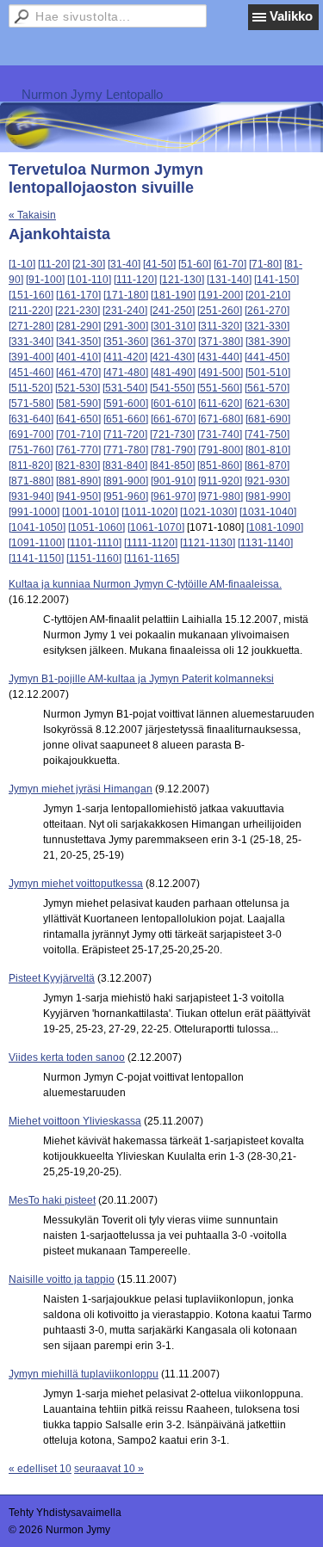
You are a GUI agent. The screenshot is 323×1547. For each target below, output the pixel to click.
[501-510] (267, 373)
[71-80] (265, 264)
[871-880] (31, 481)
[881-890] (78, 481)
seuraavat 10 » (109, 1469)
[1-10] (22, 264)
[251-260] (219, 311)
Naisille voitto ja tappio (62, 1279)
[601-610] (173, 404)
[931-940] (31, 496)
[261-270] (267, 311)
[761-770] (78, 450)
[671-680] (220, 419)
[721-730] (172, 434)
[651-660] (125, 419)
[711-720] (125, 434)
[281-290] (78, 326)
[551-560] (219, 388)
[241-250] (172, 311)
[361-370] (173, 342)
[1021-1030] (208, 512)
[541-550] (172, 388)
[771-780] (125, 450)
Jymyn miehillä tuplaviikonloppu (83, 1374)
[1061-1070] (155, 527)
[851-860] (219, 465)
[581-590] (78, 404)
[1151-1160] (93, 558)
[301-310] (173, 326)
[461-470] (78, 373)
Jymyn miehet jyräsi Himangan (80, 789)
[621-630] (267, 404)
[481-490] (173, 373)
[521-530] (77, 388)
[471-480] (125, 373)
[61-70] (230, 264)
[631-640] (31, 419)
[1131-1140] (265, 543)
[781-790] (173, 450)
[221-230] (77, 311)
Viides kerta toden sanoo (67, 1057)
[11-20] (54, 264)
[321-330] (267, 326)
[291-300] (125, 326)
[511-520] (31, 388)
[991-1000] (34, 512)
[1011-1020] (149, 512)
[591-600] (125, 404)
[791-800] (220, 450)
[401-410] (78, 357)
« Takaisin (32, 215)
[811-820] (31, 465)
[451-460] (31, 373)
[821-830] (77, 465)
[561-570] (267, 388)
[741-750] (267, 434)
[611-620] (220, 404)
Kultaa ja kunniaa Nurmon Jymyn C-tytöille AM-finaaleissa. (145, 584)
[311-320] (220, 326)
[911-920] (220, 481)
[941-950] (78, 496)
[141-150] (276, 280)
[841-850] (172, 465)
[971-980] (220, 496)
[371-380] (220, 342)
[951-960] (125, 496)
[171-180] (125, 295)
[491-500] (220, 373)
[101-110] (89, 280)
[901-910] (173, 481)
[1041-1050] (37, 527)
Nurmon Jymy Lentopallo (92, 94)
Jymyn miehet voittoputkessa (76, 884)
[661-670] (173, 419)
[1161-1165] (151, 558)
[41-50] (159, 264)
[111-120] (135, 280)
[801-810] (267, 450)
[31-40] (124, 264)
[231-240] (124, 311)
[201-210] (267, 295)
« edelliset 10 (40, 1469)
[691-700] (31, 434)
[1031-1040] (267, 512)
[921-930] (267, 481)
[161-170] (78, 295)
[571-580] (31, 404)
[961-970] (173, 496)
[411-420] (125, 357)
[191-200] (220, 295)
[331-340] (31, 342)
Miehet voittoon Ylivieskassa (75, 1121)
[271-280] (31, 326)
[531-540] (124, 388)
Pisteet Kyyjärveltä (52, 978)
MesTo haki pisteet (52, 1200)
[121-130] (181, 280)
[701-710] (78, 434)
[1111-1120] (150, 543)
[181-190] (173, 295)
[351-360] (125, 342)
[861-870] (267, 465)
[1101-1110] (94, 543)
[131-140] (229, 280)
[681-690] (267, 419)
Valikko (291, 16)
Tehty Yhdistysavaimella (65, 1513)
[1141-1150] (36, 558)
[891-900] (125, 481)
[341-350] (78, 342)
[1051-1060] (96, 527)
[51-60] (194, 264)
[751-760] (31, 450)
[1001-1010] (90, 512)
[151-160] (31, 295)
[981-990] (267, 496)
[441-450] (267, 357)
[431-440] (219, 357)
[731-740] (219, 434)
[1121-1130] (207, 543)
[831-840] (124, 465)
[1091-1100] (37, 543)
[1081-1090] (274, 527)
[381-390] (267, 342)
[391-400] (31, 357)
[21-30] (88, 264)
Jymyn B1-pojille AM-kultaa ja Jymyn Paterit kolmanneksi (141, 679)
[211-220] (31, 311)
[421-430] (172, 357)
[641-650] (78, 419)
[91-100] (45, 280)
